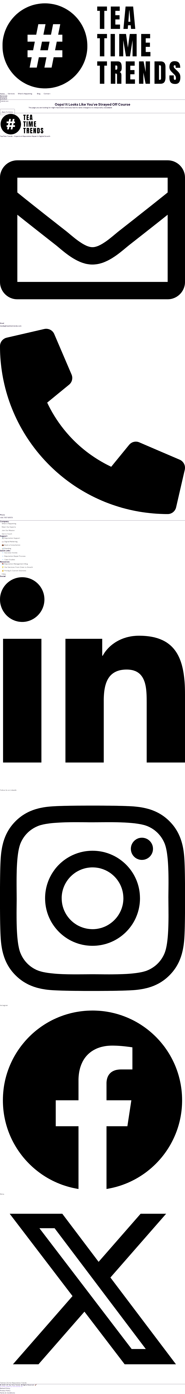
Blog (38, 94)
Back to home (7, 112)
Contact (47, 94)
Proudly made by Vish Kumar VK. (11, 1386)
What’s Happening (25, 94)
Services (11, 94)
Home (2, 94)
